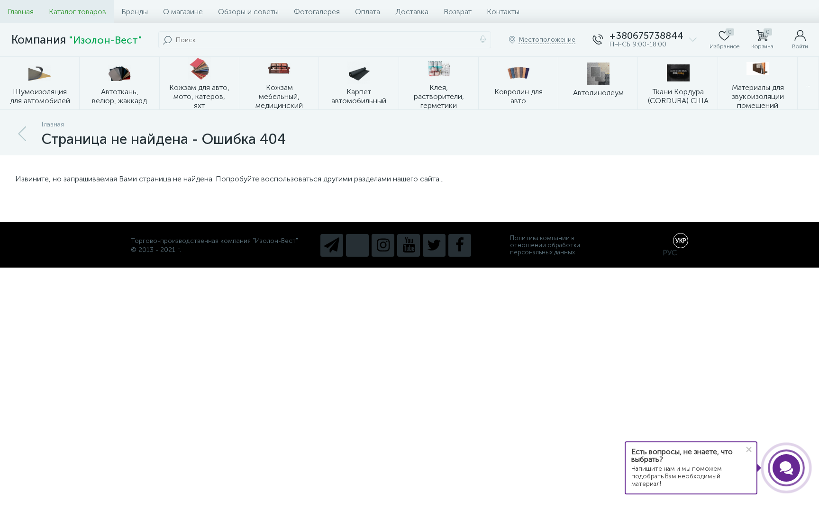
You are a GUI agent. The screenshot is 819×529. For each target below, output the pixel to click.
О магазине (183, 11)
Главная (21, 11)
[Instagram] (383, 245)
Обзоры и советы (248, 11)
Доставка (411, 11)
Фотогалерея (317, 11)
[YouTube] (408, 245)
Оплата (367, 11)
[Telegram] (331, 245)
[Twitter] (434, 245)
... (808, 83)
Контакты (503, 11)
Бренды (134, 11)
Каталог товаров (77, 11)
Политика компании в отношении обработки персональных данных (545, 245)
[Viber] (357, 245)
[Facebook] (459, 245)
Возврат (458, 11)
